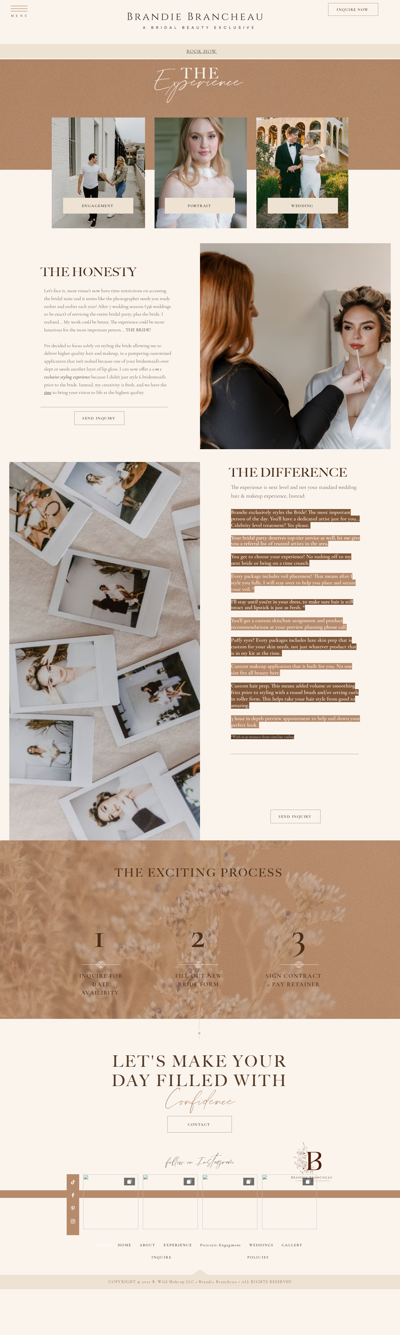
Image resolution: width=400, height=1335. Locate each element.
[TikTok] (73, 1182)
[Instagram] (73, 1221)
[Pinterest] (73, 1208)
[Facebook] (73, 1195)
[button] (19, 8)
